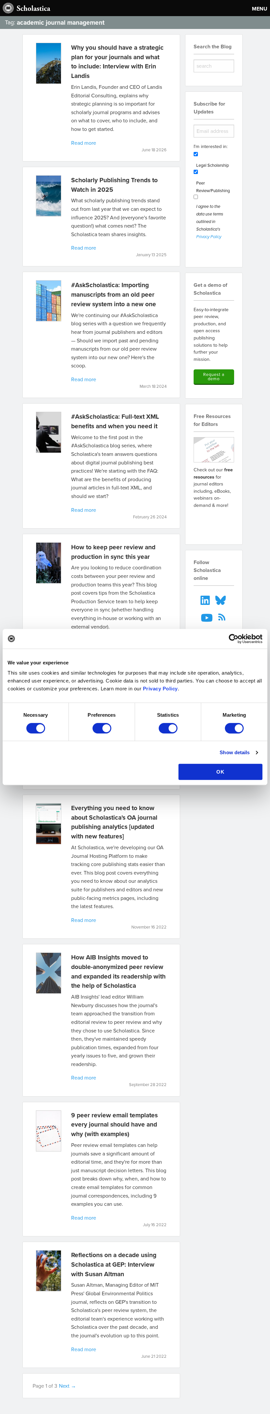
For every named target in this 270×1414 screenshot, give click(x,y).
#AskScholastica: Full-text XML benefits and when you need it (115, 421)
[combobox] (214, 66)
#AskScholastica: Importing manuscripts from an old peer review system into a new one (113, 294)
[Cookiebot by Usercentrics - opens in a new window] (233, 639)
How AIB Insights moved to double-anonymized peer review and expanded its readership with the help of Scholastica (118, 971)
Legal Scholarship (212, 165)
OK (220, 772)
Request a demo (214, 376)
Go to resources (213, 522)
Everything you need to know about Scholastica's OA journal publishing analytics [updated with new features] (114, 822)
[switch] (102, 728)
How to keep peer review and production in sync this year (113, 551)
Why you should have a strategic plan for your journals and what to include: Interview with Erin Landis (117, 61)
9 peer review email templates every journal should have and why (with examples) (114, 1124)
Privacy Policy (160, 688)
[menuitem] (205, 599)
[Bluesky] (221, 599)
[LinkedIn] (205, 599)
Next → (67, 1385)
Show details (235, 752)
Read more (83, 142)
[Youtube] (207, 617)
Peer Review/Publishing (213, 186)
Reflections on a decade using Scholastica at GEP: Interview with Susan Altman (113, 1264)
